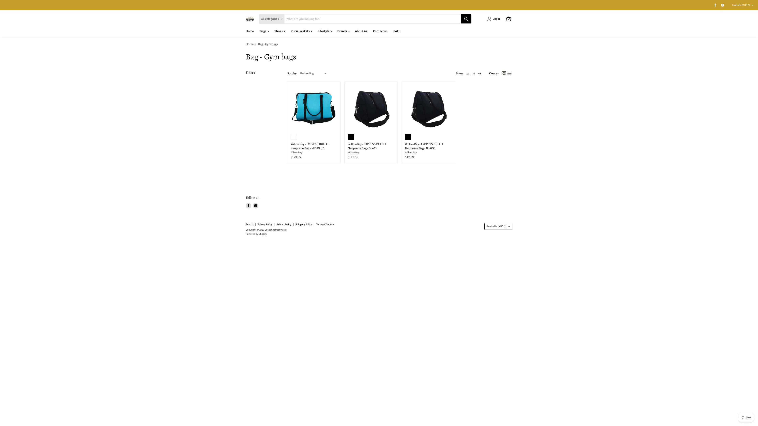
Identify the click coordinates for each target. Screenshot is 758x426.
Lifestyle (324, 31)
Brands (342, 31)
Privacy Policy (265, 224)
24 (467, 74)
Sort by (292, 73)
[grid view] (504, 73)
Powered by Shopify (256, 234)
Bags (263, 31)
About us (361, 31)
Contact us (380, 31)
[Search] (466, 18)
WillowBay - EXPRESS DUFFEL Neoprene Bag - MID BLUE (310, 146)
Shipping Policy (304, 224)
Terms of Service (325, 224)
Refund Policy (284, 224)
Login (496, 19)
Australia (741, 5)
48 (479, 74)
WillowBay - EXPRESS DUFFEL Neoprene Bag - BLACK (367, 146)
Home (250, 31)
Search (249, 224)
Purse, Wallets (300, 31)
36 (473, 74)
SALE (396, 31)
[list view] (509, 73)
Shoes (278, 31)
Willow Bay (296, 152)
